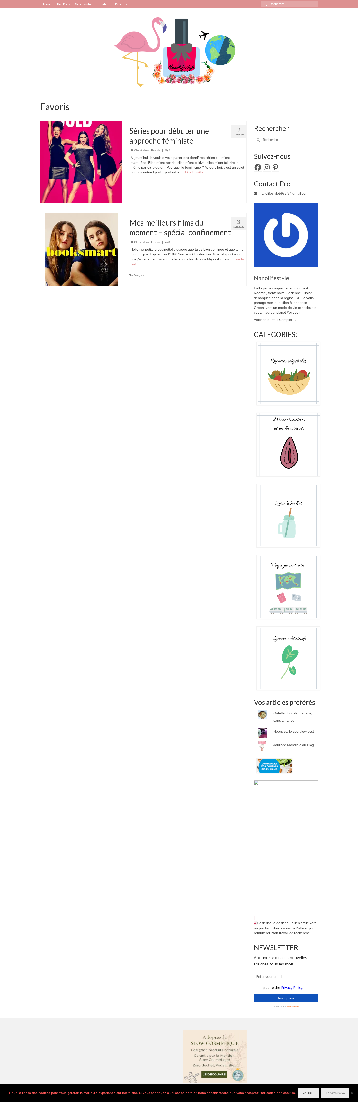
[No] (351, 1093)
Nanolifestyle (271, 277)
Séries (135, 275)
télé (143, 275)
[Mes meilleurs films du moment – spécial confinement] (81, 249)
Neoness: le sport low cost (293, 731)
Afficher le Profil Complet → (275, 320)
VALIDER (309, 1093)
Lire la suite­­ (194, 172)
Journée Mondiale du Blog (293, 745)
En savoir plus (335, 1093)
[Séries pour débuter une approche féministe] (81, 162)
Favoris (155, 150)
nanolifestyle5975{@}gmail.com (283, 193)
